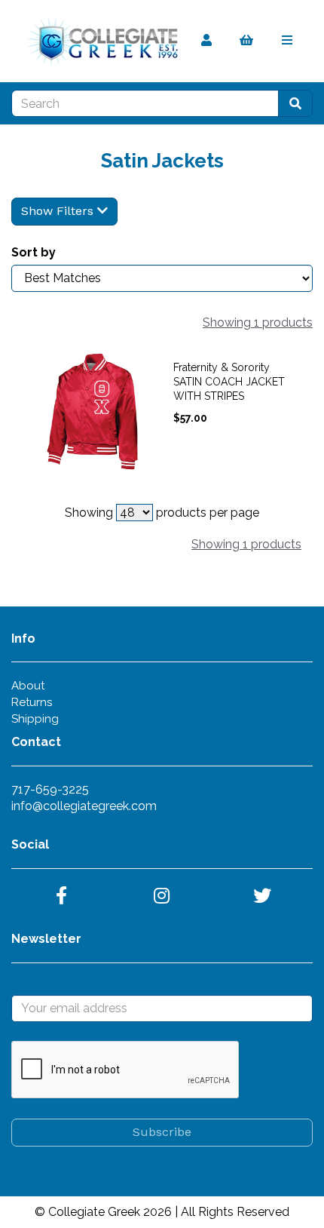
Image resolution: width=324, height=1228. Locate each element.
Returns (31, 702)
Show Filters (59, 211)
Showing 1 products (258, 322)
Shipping (35, 719)
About (27, 685)
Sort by (33, 252)
